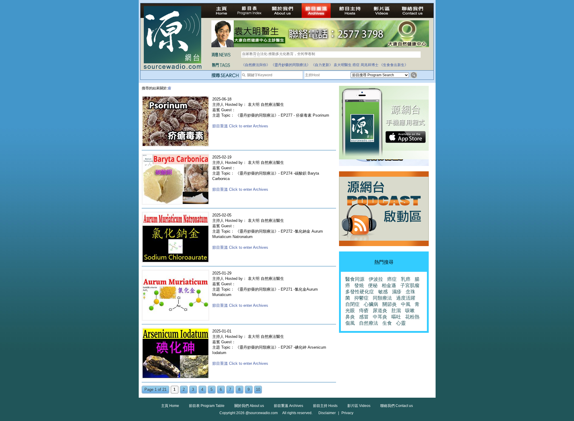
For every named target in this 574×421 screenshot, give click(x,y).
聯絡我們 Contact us (396, 406)
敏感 (383, 291)
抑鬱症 (361, 298)
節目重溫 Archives (288, 406)
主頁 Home (170, 406)
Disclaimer (327, 413)
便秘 (373, 285)
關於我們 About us (249, 406)
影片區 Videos (358, 406)
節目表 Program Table (207, 406)
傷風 (350, 323)
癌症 (356, 65)
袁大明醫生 (343, 65)
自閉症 (352, 304)
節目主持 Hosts (325, 406)
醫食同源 (354, 279)
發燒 (359, 285)
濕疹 (397, 291)
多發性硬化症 (359, 291)
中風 (405, 304)
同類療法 (382, 298)
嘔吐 (396, 316)
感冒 (364, 316)
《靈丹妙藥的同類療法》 (290, 65)
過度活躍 (405, 298)
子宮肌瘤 (409, 285)
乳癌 (405, 279)
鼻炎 (350, 316)
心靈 (401, 323)
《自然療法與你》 (255, 65)
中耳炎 (380, 316)
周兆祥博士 (369, 65)
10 (258, 389)
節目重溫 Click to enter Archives (240, 126)
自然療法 (368, 323)
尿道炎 (380, 310)
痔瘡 (364, 310)
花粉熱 (412, 316)
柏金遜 (389, 285)
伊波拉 (376, 279)
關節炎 (389, 304)
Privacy (347, 413)
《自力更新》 (322, 65)
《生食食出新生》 (393, 65)
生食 (387, 323)
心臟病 (371, 304)
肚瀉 (396, 310)
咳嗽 (410, 310)
